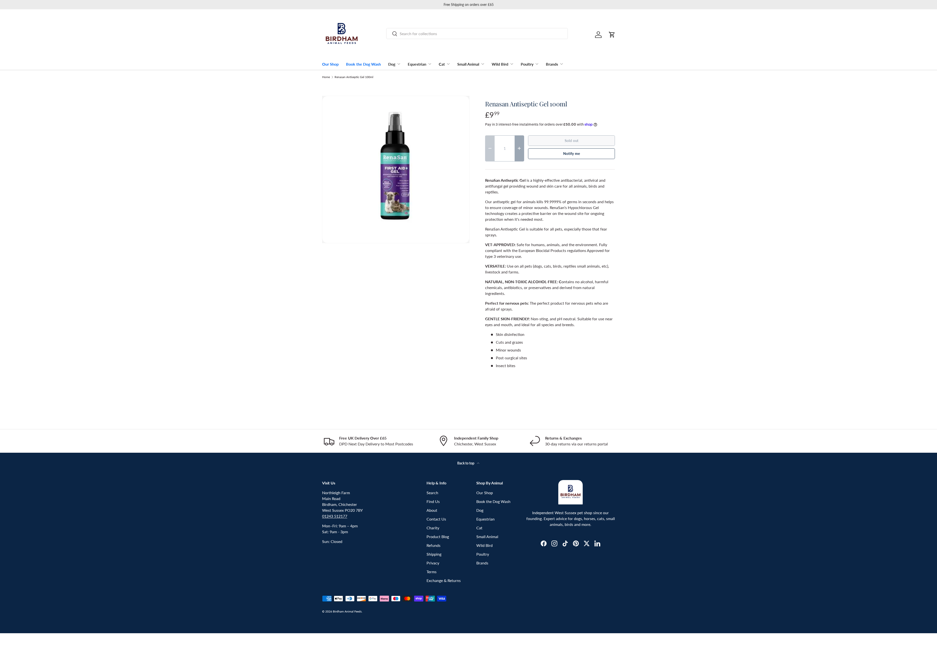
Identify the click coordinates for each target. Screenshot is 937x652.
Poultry (527, 64)
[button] (612, 34)
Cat (442, 64)
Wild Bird (500, 64)
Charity (433, 527)
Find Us (433, 501)
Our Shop (330, 64)
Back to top (466, 463)
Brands (552, 64)
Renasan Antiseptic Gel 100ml (354, 77)
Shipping (434, 554)
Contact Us (436, 519)
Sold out (572, 140)
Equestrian (417, 64)
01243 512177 (334, 516)
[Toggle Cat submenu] (448, 64)
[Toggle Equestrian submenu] (430, 64)
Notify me (571, 153)
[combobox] (477, 33)
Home (326, 77)
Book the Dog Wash (363, 64)
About (432, 510)
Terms (432, 571)
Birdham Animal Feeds (347, 611)
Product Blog (438, 536)
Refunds (433, 545)
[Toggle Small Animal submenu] (483, 64)
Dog (391, 64)
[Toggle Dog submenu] (399, 64)
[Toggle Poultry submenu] (537, 64)
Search (432, 492)
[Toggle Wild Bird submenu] (512, 64)
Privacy (433, 563)
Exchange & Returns (444, 580)
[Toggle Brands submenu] (561, 64)
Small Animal (468, 64)
